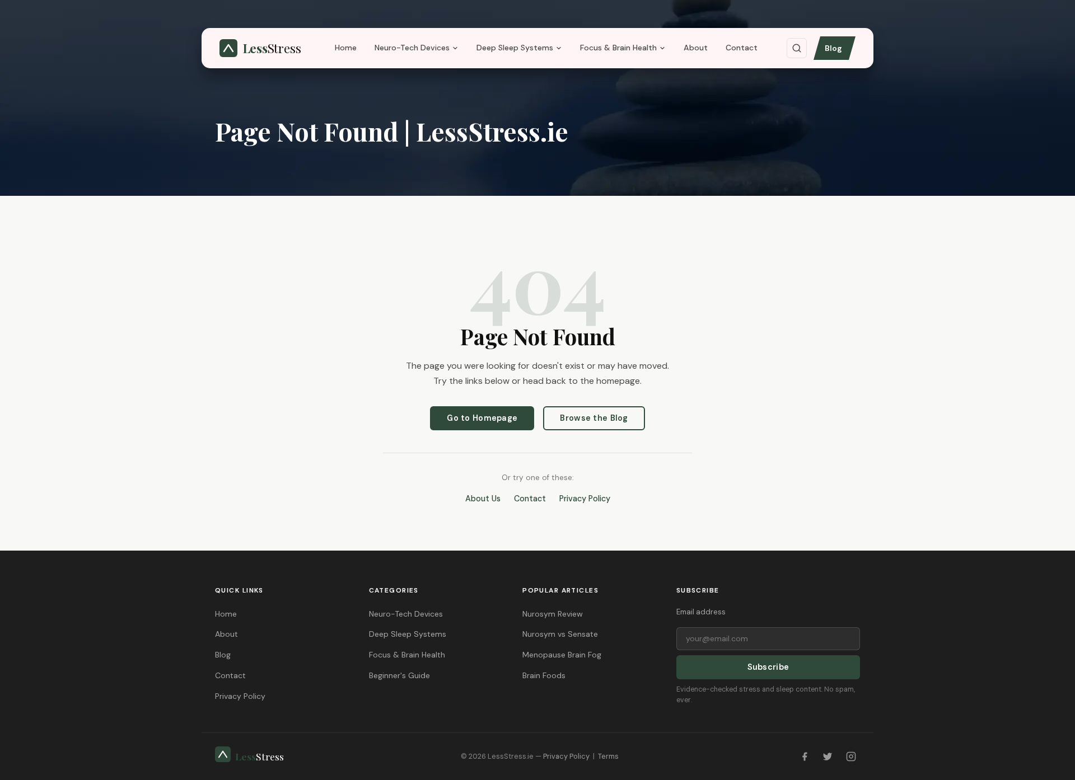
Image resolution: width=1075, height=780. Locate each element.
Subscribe (768, 667)
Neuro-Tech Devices (412, 48)
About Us (483, 499)
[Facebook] (805, 756)
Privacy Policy (584, 499)
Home (346, 48)
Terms (608, 756)
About (696, 48)
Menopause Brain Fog (561, 655)
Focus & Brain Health (618, 48)
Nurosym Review (552, 614)
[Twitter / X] (827, 756)
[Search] (797, 48)
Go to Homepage (482, 418)
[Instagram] (851, 756)
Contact (742, 48)
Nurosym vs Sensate (560, 634)
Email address (701, 612)
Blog (833, 48)
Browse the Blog (594, 418)
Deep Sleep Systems (514, 48)
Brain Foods (543, 675)
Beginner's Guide (399, 675)
